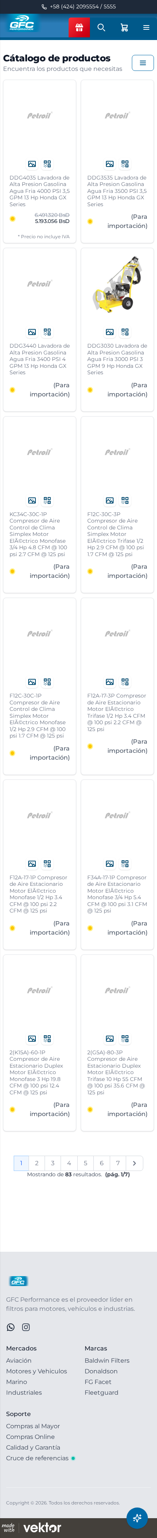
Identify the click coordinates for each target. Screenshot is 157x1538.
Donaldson (101, 1371)
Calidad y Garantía (33, 1447)
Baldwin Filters (107, 1360)
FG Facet (98, 1382)
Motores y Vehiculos (36, 1371)
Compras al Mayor (33, 1426)
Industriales (24, 1392)
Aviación (19, 1360)
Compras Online (30, 1436)
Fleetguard (102, 1392)
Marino (16, 1382)
